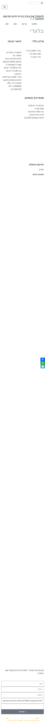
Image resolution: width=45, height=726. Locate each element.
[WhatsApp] (42, 363)
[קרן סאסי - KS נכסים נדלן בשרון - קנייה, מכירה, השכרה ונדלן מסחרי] (36, 7)
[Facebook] (42, 359)
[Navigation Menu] (4, 7)
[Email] (42, 366)
